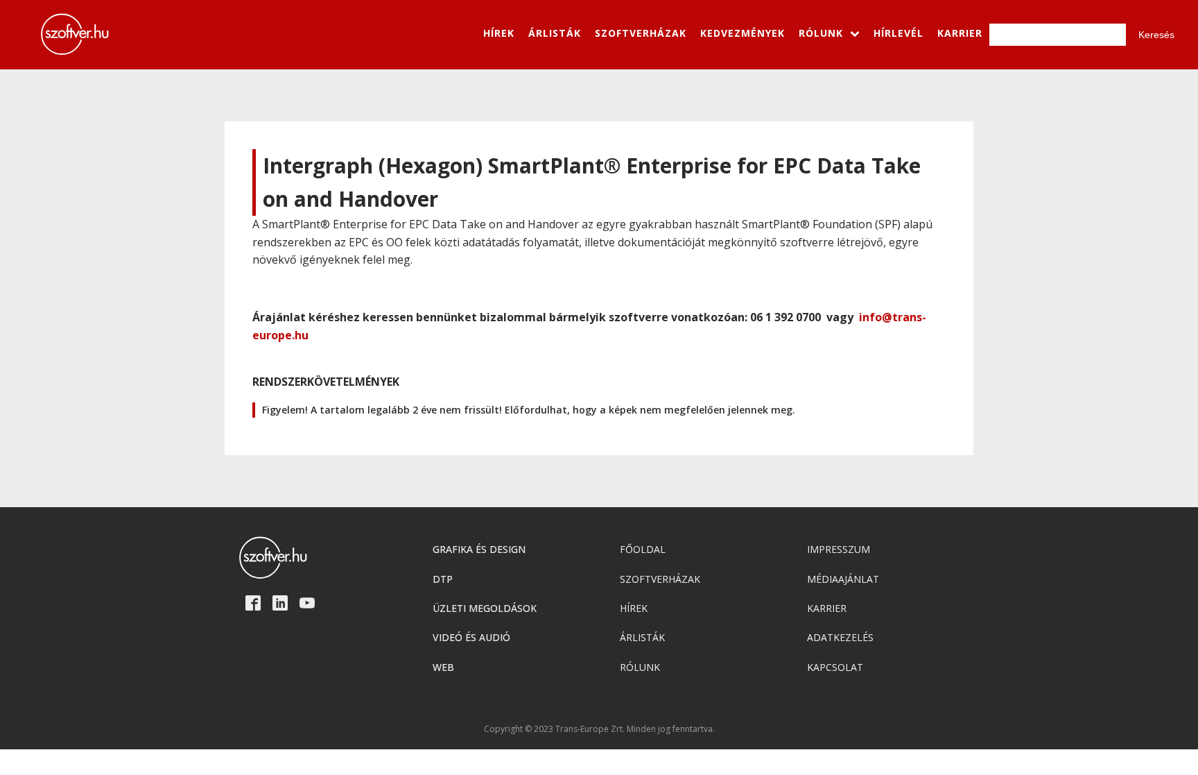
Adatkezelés (840, 637)
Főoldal (643, 549)
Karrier (827, 608)
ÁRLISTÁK (554, 33)
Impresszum (838, 549)
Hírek (634, 608)
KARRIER (959, 33)
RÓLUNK (821, 33)
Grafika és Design (479, 549)
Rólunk (640, 667)
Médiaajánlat (843, 579)
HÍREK (498, 33)
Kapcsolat (835, 667)
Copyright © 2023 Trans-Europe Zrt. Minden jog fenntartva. (599, 729)
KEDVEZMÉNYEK (742, 33)
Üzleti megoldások (485, 608)
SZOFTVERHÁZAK (640, 33)
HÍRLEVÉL (898, 33)
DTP (443, 579)
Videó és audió (471, 637)
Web (443, 667)
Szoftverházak (660, 579)
